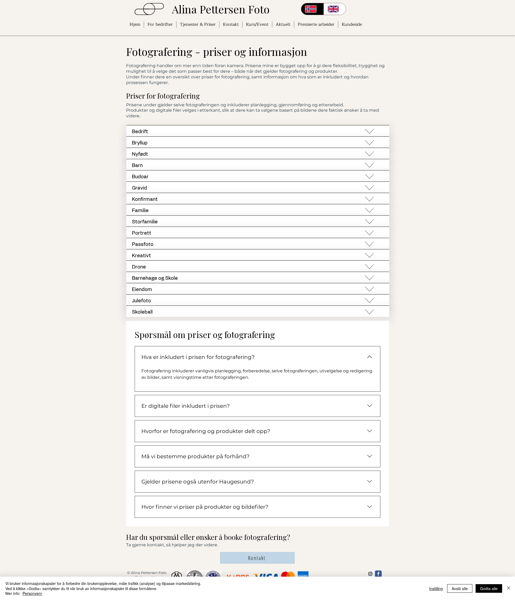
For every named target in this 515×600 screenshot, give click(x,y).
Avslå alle (460, 588)
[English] (334, 9)
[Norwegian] (312, 9)
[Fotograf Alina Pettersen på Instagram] (370, 573)
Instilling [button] (436, 588)
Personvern (32, 593)
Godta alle (489, 588)
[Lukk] (508, 588)
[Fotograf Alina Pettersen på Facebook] (378, 573)
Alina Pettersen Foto (221, 9)
